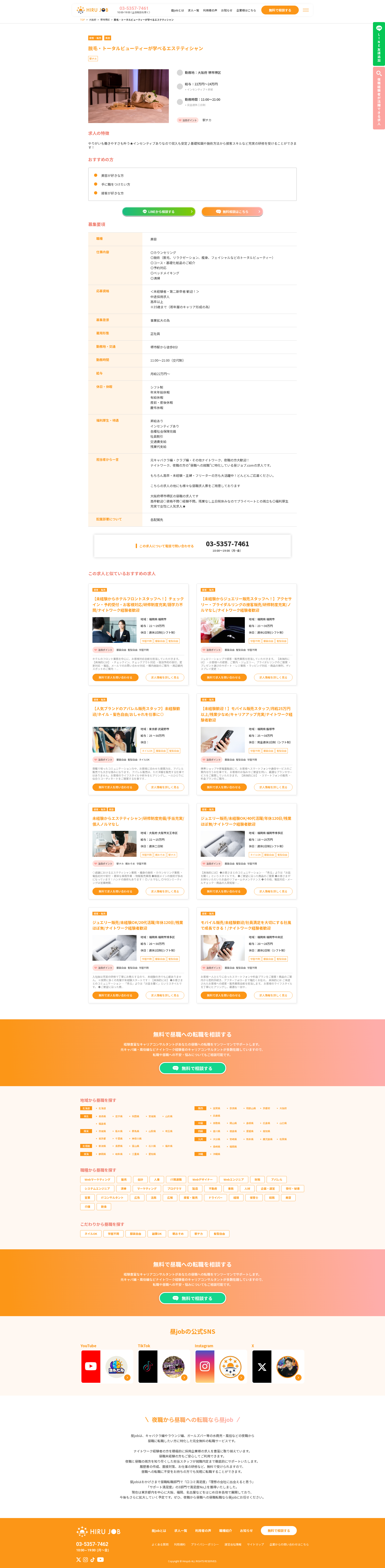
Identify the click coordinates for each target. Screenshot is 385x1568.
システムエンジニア (97, 1188)
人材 (247, 1188)
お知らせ (226, 10)
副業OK (157, 1234)
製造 (195, 1188)
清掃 (123, 1188)
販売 (124, 1179)
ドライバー (216, 1198)
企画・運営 (268, 1188)
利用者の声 (210, 10)
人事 (157, 1179)
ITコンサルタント (112, 1198)
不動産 (213, 1188)
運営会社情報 (233, 1544)
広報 (170, 1198)
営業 (87, 1198)
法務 (153, 1198)
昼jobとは (177, 10)
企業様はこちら (246, 10)
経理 (236, 1198)
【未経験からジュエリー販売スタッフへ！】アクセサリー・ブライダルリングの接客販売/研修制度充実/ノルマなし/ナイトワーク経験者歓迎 (246, 604)
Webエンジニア (234, 1179)
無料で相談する (279, 1530)
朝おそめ (178, 1234)
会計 (140, 1179)
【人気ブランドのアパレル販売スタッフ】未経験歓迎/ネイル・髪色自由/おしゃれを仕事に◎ (136, 711)
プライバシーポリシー (205, 1544)
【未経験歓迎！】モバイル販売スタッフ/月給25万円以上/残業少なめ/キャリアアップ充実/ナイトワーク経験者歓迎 (247, 714)
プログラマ (174, 1188)
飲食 (104, 1207)
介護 (87, 1207)
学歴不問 (113, 1234)
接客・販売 (191, 1198)
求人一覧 (193, 10)
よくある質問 (160, 1544)
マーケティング (147, 1188)
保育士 (254, 1198)
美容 (288, 1198)
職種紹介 (225, 1530)
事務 (231, 1188)
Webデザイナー (202, 1179)
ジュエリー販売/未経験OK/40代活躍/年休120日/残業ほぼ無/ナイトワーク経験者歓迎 (246, 821)
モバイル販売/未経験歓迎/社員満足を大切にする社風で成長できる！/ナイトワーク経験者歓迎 (246, 925)
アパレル (276, 1179)
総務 (272, 1198)
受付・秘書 (293, 1188)
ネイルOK (91, 1234)
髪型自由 (219, 1234)
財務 (257, 1179)
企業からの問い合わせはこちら (289, 1544)
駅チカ (199, 1234)
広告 (137, 1198)
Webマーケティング (97, 1179)
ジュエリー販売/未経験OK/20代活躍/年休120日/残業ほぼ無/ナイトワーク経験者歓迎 (137, 925)
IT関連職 (176, 1179)
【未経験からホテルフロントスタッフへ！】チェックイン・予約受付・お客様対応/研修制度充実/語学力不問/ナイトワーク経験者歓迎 (138, 604)
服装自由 (135, 1234)
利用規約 (179, 1544)
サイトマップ (255, 1544)
